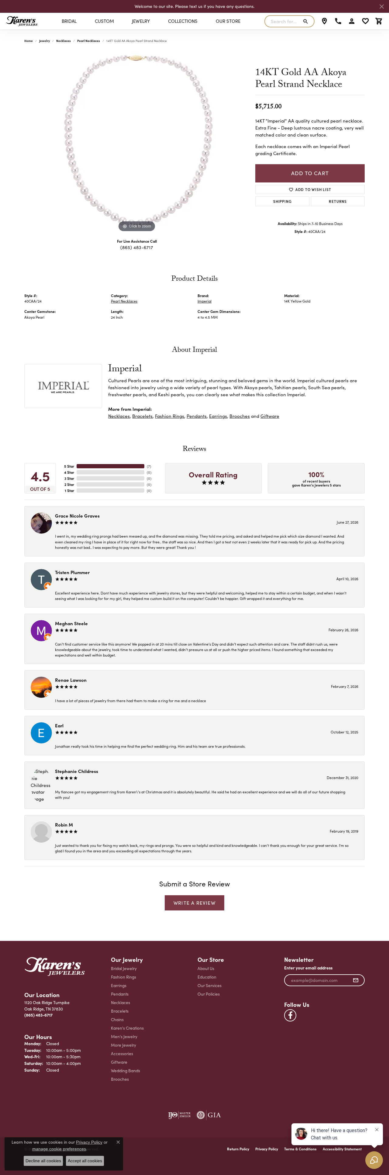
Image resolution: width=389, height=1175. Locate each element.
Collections (183, 21)
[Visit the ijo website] (179, 1115)
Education (207, 977)
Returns (338, 201)
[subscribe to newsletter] (355, 980)
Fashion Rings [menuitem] (123, 977)
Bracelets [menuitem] (120, 1011)
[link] (324, 21)
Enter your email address (308, 968)
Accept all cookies (85, 1160)
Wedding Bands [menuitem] (125, 1070)
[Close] (381, 6)
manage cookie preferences (59, 1148)
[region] (137, 142)
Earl (59, 725)
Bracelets (142, 416)
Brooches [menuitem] (120, 1079)
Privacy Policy (266, 1148)
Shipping (282, 201)
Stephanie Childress (76, 771)
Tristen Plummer (72, 572)
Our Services (210, 985)
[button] (352, 21)
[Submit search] (307, 21)
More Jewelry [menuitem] (123, 1045)
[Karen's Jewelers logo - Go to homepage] (22, 21)
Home (28, 41)
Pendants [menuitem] (120, 994)
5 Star (69, 466)
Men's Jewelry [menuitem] (124, 1036)
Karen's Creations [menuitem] (127, 1028)
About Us (206, 968)
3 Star (69, 478)
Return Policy (238, 1148)
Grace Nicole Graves (77, 515)
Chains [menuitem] (117, 1019)
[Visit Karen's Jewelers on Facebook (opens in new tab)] (290, 1015)
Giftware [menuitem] (119, 1062)
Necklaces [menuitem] (120, 1002)
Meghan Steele (71, 623)
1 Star (69, 490)
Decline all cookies (43, 1160)
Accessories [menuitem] (122, 1053)
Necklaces (63, 41)
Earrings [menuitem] (118, 985)
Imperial (205, 301)
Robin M (64, 824)
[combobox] (282, 21)
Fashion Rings (169, 416)
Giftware (269, 416)
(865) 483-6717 (136, 247)
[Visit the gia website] (209, 1115)
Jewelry (141, 21)
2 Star (69, 484)
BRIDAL (69, 21)
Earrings (218, 416)
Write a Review (194, 902)
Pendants (197, 416)
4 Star (69, 472)
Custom (104, 21)
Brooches (239, 416)
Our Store (228, 21)
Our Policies (209, 994)
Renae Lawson (71, 680)
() (149, 466)
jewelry (44, 41)
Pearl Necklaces (88, 41)
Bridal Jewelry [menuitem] (124, 968)
